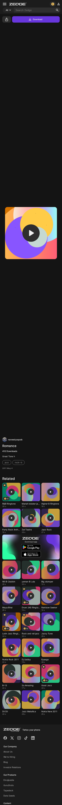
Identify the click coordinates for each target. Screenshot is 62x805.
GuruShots (8, 785)
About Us (7, 751)
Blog (5, 762)
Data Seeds (9, 795)
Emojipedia (8, 780)
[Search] (57, 10)
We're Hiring (9, 757)
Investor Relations (12, 767)
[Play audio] (31, 233)
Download (38, 19)
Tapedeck (8, 790)
